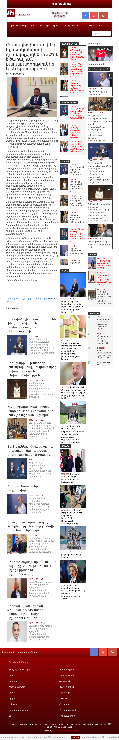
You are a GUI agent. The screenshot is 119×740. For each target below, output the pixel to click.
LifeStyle (63, 698)
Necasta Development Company (65, 731)
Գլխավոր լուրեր (69, 44)
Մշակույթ (94, 313)
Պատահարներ (17, 686)
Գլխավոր (14, 26)
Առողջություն (66, 675)
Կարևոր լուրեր (69, 102)
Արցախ (55, 26)
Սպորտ (63, 26)
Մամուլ (92, 254)
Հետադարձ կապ (27, 652)
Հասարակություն (18, 710)
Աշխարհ (71, 26)
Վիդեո (12, 698)
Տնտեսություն (45, 26)
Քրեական (64, 681)
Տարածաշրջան (67, 710)
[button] (56, 80)
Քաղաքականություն (28, 26)
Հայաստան (81, 26)
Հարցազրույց (66, 686)
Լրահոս (65, 161)
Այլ (10, 715)
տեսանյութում (32, 280)
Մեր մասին (8, 652)
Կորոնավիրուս (62, 3)
